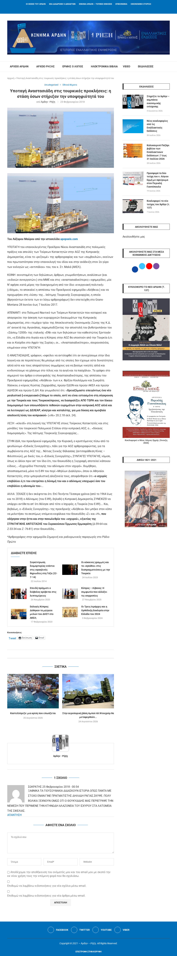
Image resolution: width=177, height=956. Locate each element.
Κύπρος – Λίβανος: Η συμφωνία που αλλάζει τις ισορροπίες (94, 592)
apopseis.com (69, 239)
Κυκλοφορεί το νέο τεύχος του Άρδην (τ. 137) (158, 204)
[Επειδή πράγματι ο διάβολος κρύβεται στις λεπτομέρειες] (18, 594)
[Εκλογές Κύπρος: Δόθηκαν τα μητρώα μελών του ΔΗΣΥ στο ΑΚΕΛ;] (18, 614)
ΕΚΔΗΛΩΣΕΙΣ (145, 66)
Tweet (12, 638)
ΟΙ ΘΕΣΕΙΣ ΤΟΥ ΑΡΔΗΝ (36, 4)
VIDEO (126, 66)
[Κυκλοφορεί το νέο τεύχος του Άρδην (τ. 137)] (133, 206)
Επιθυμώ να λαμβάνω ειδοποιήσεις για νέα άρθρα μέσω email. (46, 895)
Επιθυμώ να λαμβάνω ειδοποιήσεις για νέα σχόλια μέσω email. (46, 885)
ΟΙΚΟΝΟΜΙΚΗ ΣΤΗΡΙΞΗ (141, 4)
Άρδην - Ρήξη (48, 101)
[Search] (168, 67)
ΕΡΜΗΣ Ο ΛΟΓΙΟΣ (72, 66)
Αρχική (10, 78)
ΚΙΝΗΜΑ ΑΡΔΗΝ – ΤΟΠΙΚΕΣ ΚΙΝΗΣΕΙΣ (95, 4)
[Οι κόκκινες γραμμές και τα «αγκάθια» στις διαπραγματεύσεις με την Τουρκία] (70, 569)
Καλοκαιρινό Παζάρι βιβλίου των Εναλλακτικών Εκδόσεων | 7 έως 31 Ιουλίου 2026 (158, 152)
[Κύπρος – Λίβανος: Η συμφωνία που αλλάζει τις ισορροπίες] (70, 594)
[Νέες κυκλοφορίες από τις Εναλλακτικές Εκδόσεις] (133, 126)
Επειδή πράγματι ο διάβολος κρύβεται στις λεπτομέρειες (43, 592)
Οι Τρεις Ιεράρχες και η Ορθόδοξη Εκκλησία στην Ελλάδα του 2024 (95, 610)
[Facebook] (84, 9)
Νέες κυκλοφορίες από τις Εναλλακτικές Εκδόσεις (157, 125)
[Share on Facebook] (57, 653)
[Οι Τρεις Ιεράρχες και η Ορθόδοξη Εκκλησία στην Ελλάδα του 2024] (70, 612)
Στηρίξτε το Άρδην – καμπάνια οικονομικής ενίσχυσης (158, 101)
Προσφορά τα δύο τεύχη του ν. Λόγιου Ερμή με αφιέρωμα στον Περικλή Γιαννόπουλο (158, 180)
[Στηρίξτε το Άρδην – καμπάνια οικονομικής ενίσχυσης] (133, 102)
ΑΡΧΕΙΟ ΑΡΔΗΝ (19, 66)
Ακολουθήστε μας (134, 236)
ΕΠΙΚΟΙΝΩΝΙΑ (121, 4)
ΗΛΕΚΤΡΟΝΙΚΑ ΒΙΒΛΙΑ (104, 66)
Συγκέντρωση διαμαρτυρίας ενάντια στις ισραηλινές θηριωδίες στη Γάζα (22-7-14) (43, 570)
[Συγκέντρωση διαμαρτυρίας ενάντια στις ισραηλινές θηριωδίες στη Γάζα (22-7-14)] (18, 571)
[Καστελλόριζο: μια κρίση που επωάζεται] (33, 691)
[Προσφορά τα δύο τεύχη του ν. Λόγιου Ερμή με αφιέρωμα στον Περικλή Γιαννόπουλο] (133, 178)
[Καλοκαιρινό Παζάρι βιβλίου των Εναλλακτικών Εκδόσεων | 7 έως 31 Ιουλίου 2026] (133, 151)
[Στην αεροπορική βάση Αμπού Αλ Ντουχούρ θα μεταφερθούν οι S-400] (88, 691)
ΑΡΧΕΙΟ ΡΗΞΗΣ (45, 66)
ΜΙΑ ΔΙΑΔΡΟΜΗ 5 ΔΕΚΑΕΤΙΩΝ (62, 4)
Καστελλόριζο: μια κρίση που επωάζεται (33, 713)
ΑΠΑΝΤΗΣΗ (14, 815)
